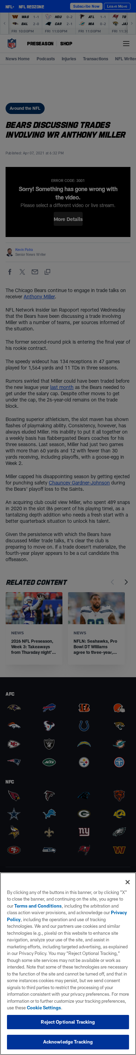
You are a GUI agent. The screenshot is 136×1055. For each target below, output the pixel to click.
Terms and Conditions (38, 906)
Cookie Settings (44, 1007)
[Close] (127, 882)
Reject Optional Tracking (68, 1022)
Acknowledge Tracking (68, 1042)
